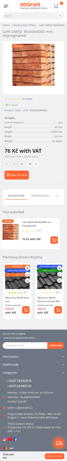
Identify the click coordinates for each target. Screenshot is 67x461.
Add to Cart (55, 456)
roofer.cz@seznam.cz (20, 407)
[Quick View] (27, 280)
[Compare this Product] (27, 274)
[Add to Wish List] (27, 268)
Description (16, 195)
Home (6, 25)
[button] (59, 291)
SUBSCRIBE (56, 345)
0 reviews (26, 98)
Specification (40, 195)
